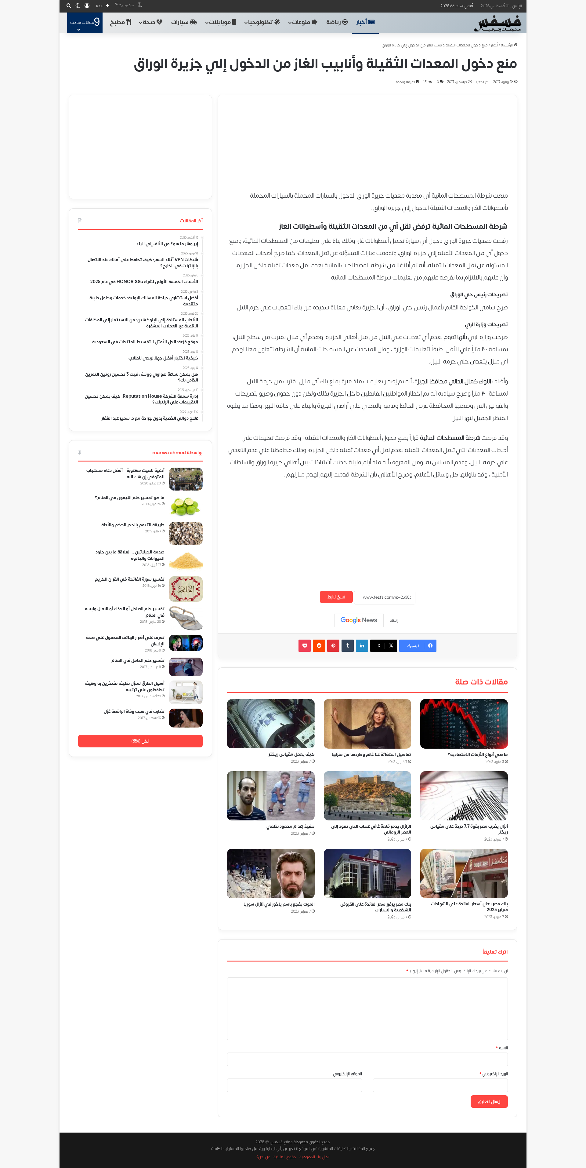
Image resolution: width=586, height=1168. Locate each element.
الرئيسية (507, 45)
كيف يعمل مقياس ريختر (292, 754)
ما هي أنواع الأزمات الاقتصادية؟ (478, 754)
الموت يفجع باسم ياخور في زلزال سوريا (279, 904)
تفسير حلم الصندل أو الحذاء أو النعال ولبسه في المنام (125, 612)
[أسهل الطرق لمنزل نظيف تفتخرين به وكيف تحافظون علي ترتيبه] (186, 692)
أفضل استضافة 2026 (456, 6)
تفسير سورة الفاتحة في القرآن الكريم (130, 579)
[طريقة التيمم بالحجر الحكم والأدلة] (186, 533)
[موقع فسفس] (497, 23)
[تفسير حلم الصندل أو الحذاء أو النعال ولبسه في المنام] (186, 618)
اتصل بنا (324, 1157)
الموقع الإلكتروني (347, 1074)
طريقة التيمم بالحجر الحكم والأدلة (133, 524)
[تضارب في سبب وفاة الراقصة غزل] (186, 718)
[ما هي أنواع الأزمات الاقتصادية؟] (464, 724)
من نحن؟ (263, 1157)
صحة (150, 22)
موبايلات (220, 22)
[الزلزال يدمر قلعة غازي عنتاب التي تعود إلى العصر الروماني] (367, 796)
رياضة (334, 22)
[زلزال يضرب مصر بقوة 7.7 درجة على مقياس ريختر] (464, 796)
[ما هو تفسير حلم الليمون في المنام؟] (186, 506)
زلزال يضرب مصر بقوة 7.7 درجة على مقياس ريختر (469, 829)
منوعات (302, 22)
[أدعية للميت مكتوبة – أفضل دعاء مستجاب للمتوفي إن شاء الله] (186, 479)
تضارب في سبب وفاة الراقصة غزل (134, 711)
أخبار (362, 22)
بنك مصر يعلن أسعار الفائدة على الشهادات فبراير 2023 (469, 906)
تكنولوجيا (261, 22)
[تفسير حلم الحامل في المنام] (186, 667)
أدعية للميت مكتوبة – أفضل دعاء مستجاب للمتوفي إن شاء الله (125, 473)
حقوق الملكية (284, 1157)
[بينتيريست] (333, 646)
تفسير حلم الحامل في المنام (138, 660)
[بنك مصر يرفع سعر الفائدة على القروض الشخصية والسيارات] (367, 873)
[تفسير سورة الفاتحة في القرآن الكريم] (186, 589)
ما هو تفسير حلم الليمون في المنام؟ (130, 497)
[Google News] (359, 620)
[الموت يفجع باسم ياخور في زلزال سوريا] (271, 873)
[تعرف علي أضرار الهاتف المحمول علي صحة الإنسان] (186, 643)
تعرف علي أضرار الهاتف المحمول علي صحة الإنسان (125, 641)
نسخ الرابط (336, 596)
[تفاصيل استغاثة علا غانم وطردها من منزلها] (367, 724)
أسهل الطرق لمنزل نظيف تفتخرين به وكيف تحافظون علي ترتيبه (125, 686)
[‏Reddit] (319, 646)
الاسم (502, 1048)
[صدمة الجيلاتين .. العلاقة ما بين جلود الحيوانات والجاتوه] (186, 560)
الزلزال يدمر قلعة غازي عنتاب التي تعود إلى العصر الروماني (371, 829)
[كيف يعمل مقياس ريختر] (271, 723)
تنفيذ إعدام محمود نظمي (290, 826)
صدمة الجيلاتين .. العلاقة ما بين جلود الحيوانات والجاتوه (130, 555)
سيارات (180, 22)
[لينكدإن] (362, 646)
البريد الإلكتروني (493, 1074)
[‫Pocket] (304, 646)
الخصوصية (307, 1157)
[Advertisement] (367, 138)
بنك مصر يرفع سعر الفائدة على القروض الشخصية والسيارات (375, 907)
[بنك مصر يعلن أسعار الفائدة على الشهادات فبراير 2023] (464, 873)
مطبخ (118, 22)
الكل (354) (140, 741)
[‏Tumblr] (348, 646)
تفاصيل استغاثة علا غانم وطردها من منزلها (371, 754)
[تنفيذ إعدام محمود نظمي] (271, 796)
